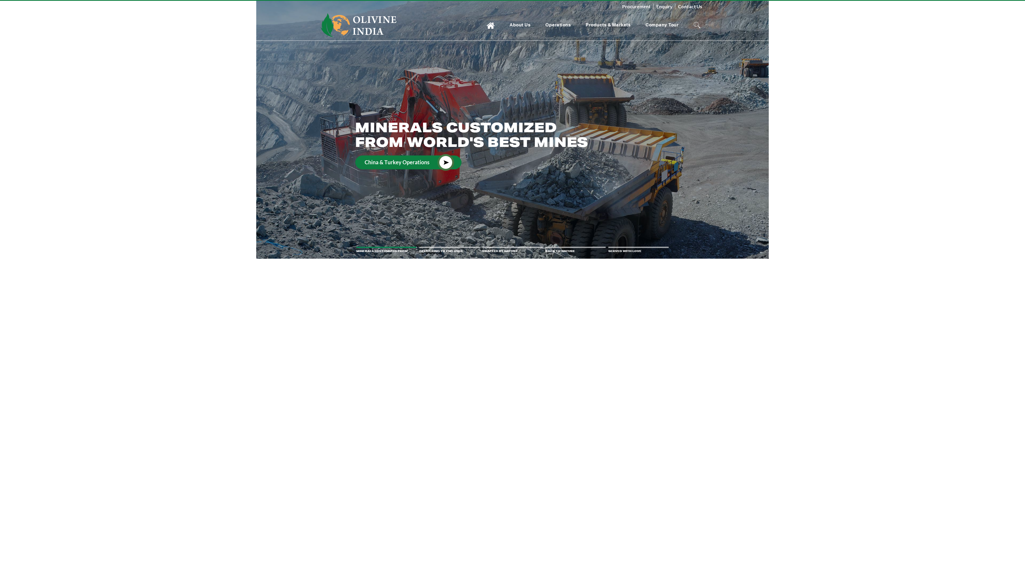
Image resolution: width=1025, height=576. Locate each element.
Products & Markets (608, 24)
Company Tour (662, 24)
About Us (520, 24)
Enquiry (664, 6)
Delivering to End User (462, 134)
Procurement (636, 6)
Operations (558, 24)
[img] (512, 129)
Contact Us (690, 6)
